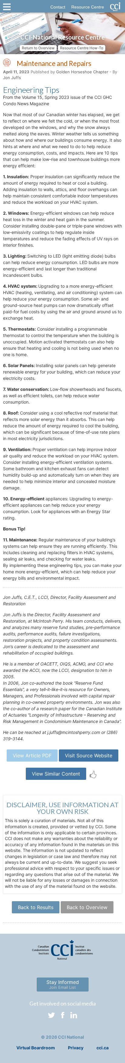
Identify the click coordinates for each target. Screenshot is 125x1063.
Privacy (75, 1047)
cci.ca (102, 1047)
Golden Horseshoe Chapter (82, 71)
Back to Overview (87, 907)
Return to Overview (38, 48)
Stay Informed (62, 984)
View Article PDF (32, 755)
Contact (57, 7)
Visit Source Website (88, 755)
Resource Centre (87, 7)
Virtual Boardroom (35, 1047)
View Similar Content (56, 774)
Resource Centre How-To (81, 48)
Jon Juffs (12, 77)
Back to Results (35, 907)
